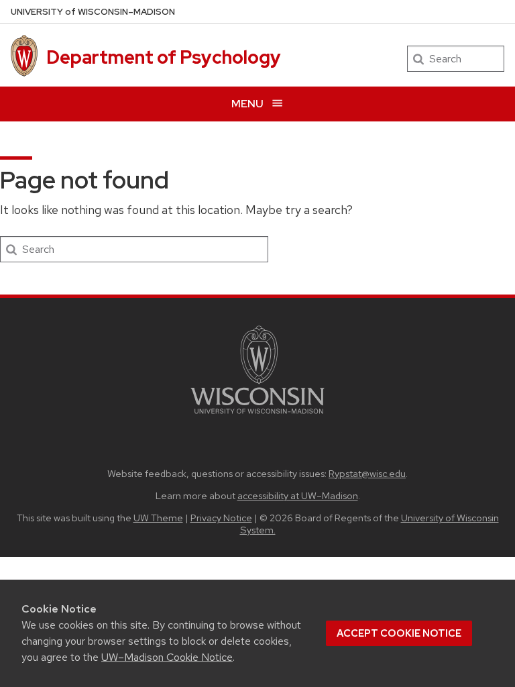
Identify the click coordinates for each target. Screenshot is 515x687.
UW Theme (158, 517)
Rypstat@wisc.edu (367, 473)
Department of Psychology (163, 57)
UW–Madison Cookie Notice (167, 657)
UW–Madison (93, 11)
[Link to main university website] (257, 416)
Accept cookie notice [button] (399, 633)
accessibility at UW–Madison (297, 495)
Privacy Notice (221, 517)
